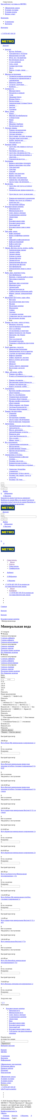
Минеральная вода (16, 1013)
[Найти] (5, 488)
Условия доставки (11, 10)
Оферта (3, 1113)
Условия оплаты (11, 12)
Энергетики (13, 1019)
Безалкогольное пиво (17, 1023)
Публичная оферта (8, 1066)
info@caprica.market (8, 1089)
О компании (9, 22)
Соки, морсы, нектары (17, 1015)
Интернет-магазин (8, 1046)
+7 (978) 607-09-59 (8, 33)
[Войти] (2, 539)
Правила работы (7, 1068)
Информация (6, 1060)
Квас (11, 1021)
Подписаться (6, 1043)
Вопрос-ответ (10, 14)
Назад (12, 562)
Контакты (8, 24)
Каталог (4, 1050)
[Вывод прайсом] (4, 734)
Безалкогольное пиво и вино (19, 1029)
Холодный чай (14, 1027)
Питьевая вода (14, 1011)
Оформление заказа (12, 8)
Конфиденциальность (9, 1111)
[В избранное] (2, 755)
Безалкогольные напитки (15, 1008)
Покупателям (6, 1072)
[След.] (1, 1000)
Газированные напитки (17, 1017)
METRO (4, 1052)
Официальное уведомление (11, 1064)
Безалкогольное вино (17, 1025)
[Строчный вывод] (2, 734)
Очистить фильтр (14, 732)
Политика (4, 1070)
